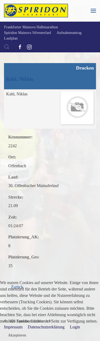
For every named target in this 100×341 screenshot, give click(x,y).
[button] (93, 10)
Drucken (84, 68)
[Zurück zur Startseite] (36, 10)
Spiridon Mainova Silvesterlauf (27, 33)
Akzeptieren (17, 335)
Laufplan (11, 38)
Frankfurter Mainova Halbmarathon (31, 27)
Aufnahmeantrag (69, 33)
